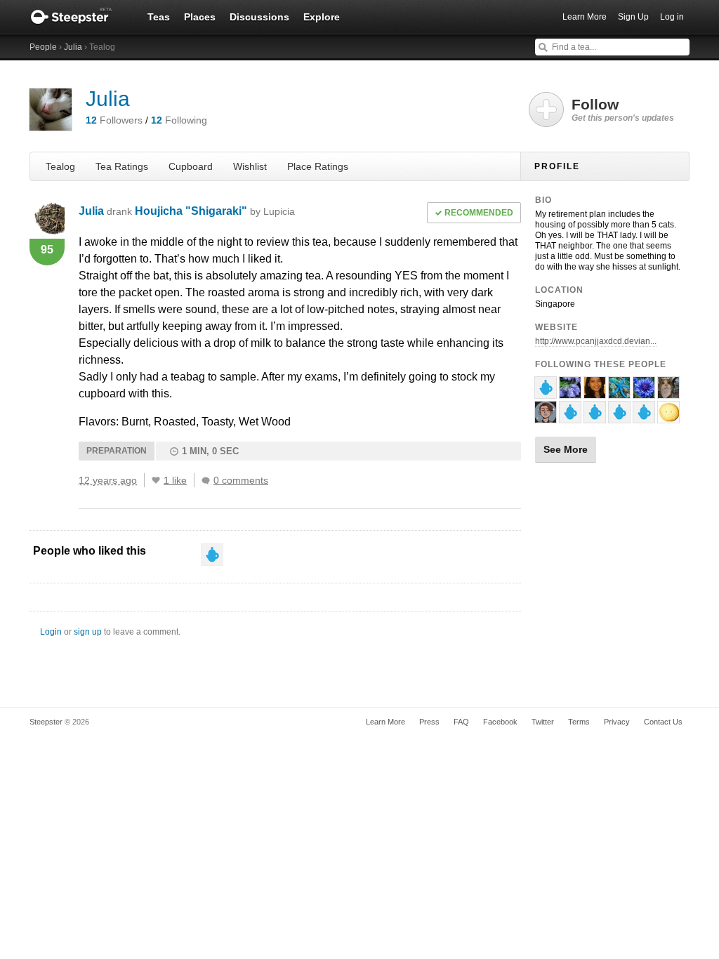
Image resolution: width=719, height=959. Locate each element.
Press (429, 721)
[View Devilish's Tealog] (668, 417)
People (43, 47)
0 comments (240, 480)
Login (51, 632)
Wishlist (250, 166)
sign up (88, 632)
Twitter (543, 721)
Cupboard (191, 166)
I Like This (156, 480)
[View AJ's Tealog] (545, 417)
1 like (175, 480)
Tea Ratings (121, 166)
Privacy (617, 721)
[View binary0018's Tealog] (570, 392)
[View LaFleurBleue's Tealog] (643, 392)
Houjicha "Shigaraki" (215, 211)
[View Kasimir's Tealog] (643, 417)
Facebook (500, 721)
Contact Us (663, 721)
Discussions (259, 16)
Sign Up (633, 17)
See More (565, 449)
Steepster (78, 17)
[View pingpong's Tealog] (619, 417)
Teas (158, 16)
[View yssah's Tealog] (594, 392)
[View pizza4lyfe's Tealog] (594, 417)
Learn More (584, 17)
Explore (321, 16)
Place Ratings (317, 166)
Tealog (60, 166)
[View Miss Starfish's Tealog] (619, 392)
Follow (623, 109)
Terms (579, 721)
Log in (672, 17)
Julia (73, 47)
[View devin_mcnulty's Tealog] (570, 417)
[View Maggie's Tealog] (545, 392)
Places (200, 16)
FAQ (461, 721)
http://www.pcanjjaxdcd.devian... (596, 341)
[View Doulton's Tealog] (668, 392)
